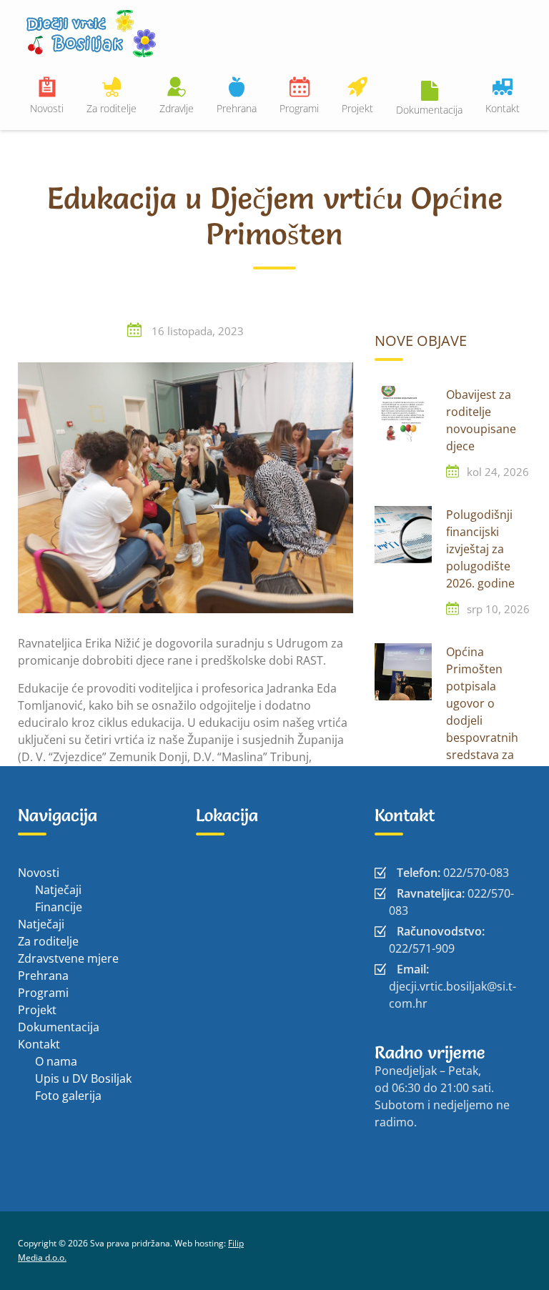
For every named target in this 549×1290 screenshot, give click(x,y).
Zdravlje (176, 108)
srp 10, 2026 (498, 609)
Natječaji (58, 890)
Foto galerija (68, 1095)
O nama (56, 1061)
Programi (299, 108)
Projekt (357, 108)
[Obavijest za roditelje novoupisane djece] (403, 414)
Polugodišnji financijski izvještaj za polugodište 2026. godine (480, 549)
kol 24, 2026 (498, 472)
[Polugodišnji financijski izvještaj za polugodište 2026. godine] (403, 534)
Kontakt (502, 108)
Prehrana (237, 108)
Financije (58, 907)
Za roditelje (111, 108)
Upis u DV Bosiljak (83, 1078)
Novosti (47, 108)
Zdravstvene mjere (68, 958)
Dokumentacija (429, 109)
